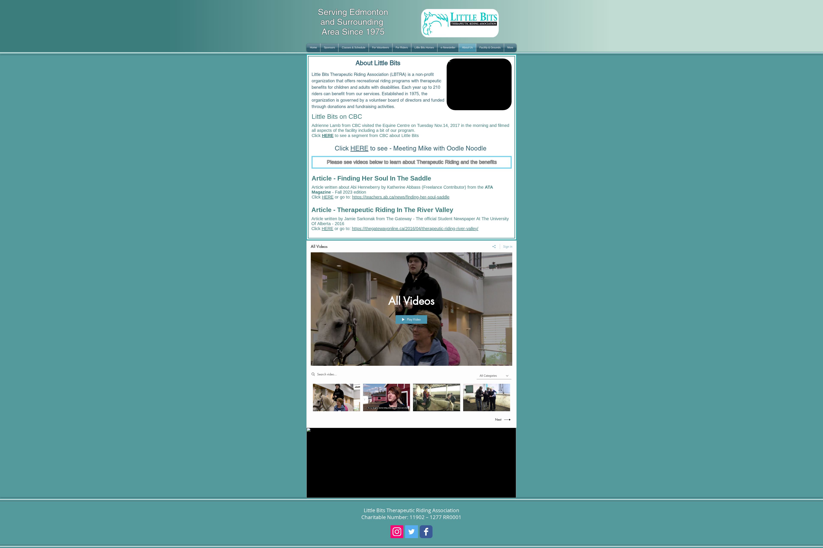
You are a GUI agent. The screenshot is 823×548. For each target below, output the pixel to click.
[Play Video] (336, 397)
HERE (359, 148)
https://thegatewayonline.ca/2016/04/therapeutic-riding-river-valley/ (415, 228)
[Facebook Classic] (426, 531)
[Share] (494, 246)
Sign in (507, 246)
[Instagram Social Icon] (396, 531)
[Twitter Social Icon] (411, 531)
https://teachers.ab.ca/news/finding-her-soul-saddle (400, 197)
